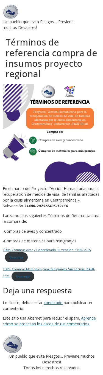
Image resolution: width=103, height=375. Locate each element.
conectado (53, 302)
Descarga (16, 257)
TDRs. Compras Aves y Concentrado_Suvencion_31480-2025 (47, 250)
